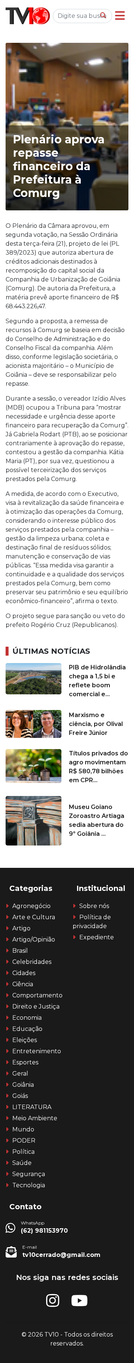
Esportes (25, 1062)
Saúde (22, 1162)
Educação (27, 1028)
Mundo (23, 1129)
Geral (20, 1073)
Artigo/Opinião (33, 939)
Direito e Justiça (36, 1006)
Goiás (20, 1095)
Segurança (28, 1174)
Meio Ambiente (34, 1118)
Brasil (20, 950)
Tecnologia (28, 1185)
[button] (120, 16)
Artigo (21, 928)
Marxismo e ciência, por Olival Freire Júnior (96, 723)
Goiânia (23, 1084)
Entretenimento (36, 1051)
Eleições (24, 1040)
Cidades (23, 973)
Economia (27, 1017)
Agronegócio (31, 906)
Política (23, 1151)
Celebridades (31, 961)
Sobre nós (94, 906)
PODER (23, 1140)
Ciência (22, 984)
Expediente (96, 937)
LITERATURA (31, 1107)
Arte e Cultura (33, 917)
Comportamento (37, 995)
